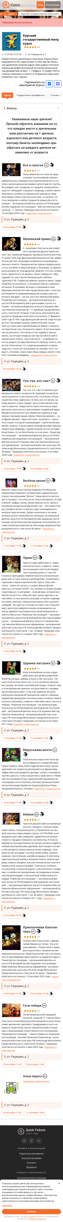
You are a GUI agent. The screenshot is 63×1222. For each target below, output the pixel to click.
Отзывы (54, 95)
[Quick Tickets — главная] (6, 4)
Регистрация (52, 5)
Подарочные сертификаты (31, 95)
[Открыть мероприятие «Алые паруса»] (11, 1088)
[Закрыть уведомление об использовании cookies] (59, 1183)
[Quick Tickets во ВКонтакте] (24, 1140)
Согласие (31, 1216)
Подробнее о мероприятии (39, 213)
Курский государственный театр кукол (41, 39)
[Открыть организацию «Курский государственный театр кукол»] (11, 41)
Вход (40, 5)
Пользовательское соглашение (31, 1178)
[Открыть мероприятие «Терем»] (11, 564)
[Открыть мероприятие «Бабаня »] (11, 818)
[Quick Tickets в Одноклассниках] (31, 1140)
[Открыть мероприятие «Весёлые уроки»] (11, 483)
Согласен (31, 1211)
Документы (31, 1167)
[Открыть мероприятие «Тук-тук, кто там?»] (11, 385)
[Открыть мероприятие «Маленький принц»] (11, 244)
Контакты (31, 1163)
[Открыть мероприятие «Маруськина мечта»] (11, 754)
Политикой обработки (37, 1219)
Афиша (7, 95)
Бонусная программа (32, 1158)
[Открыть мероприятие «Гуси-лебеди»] (11, 1010)
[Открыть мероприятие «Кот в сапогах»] (11, 170)
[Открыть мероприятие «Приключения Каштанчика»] (11, 937)
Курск (11, 14)
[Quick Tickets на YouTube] (39, 1140)
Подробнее (7, 1206)
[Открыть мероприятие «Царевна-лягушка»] (11, 668)
